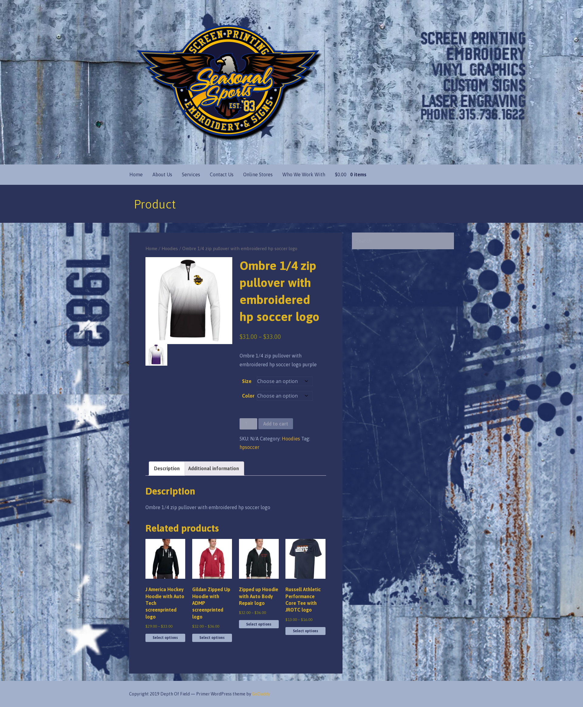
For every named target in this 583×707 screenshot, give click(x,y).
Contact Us (222, 174)
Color (248, 395)
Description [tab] (167, 468)
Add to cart (275, 423)
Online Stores (258, 174)
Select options (165, 638)
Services (191, 174)
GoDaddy (261, 693)
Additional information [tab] (213, 468)
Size (246, 381)
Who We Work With (303, 174)
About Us (162, 174)
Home (136, 174)
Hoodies (170, 248)
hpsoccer (249, 447)
